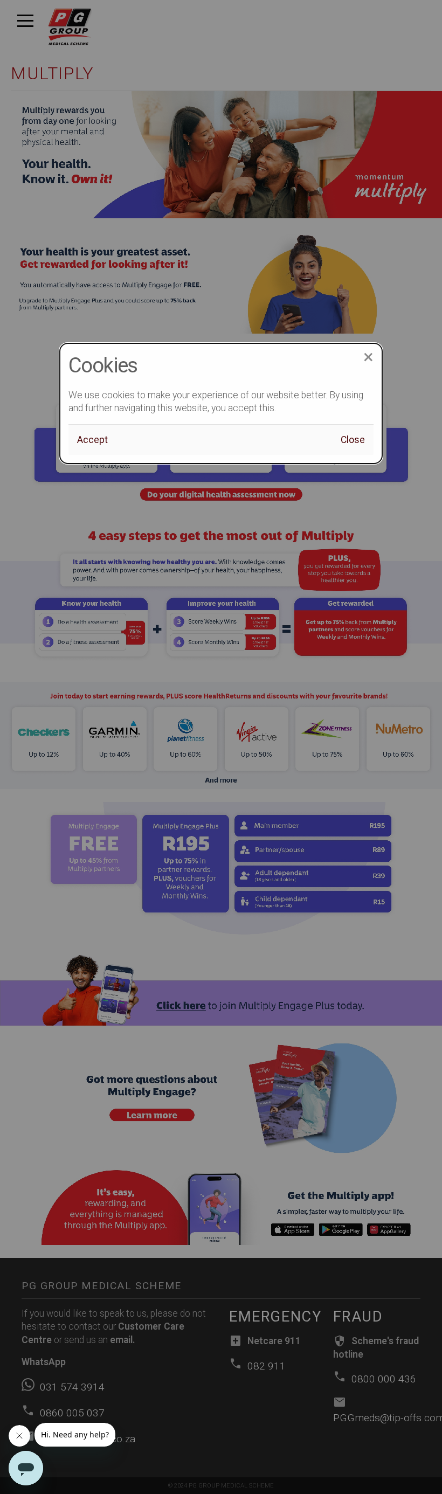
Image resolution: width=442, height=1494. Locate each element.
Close (353, 439)
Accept (92, 439)
